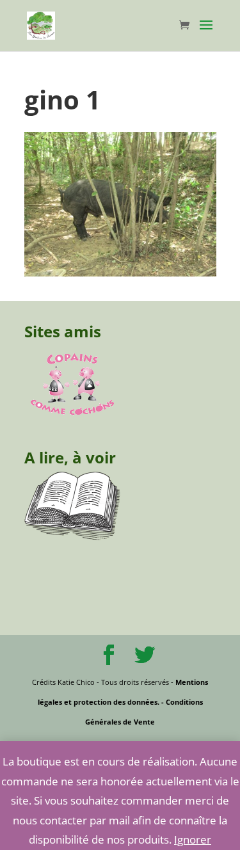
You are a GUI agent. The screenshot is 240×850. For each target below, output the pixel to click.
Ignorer (192, 839)
